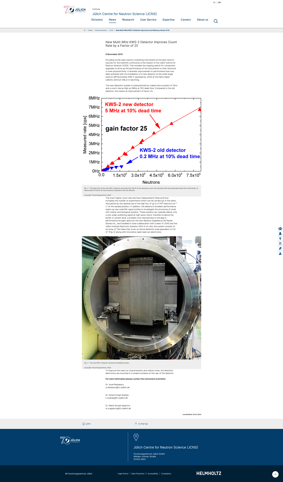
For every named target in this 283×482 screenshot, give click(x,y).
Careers (186, 19)
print (88, 424)
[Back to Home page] (76, 10)
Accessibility (153, 473)
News (112, 19)
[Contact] (280, 228)
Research (128, 19)
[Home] (85, 30)
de (214, 2)
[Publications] (280, 248)
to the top (143, 424)
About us (202, 19)
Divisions (97, 19)
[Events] (280, 243)
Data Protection (138, 473)
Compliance (166, 473)
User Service (148, 19)
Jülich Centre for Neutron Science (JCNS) (124, 14)
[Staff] (280, 233)
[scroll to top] (275, 474)
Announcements (101, 30)
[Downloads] (280, 253)
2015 (111, 30)
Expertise (169, 19)
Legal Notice (123, 473)
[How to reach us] (280, 238)
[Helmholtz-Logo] (209, 474)
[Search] (216, 21)
